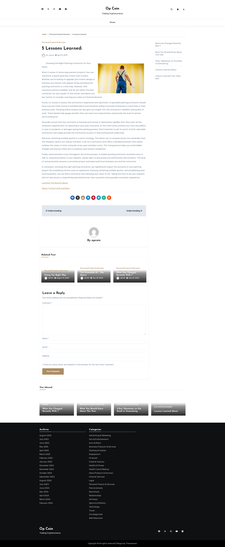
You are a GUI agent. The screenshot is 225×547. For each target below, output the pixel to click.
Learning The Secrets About (55, 183)
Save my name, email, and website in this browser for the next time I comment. (79, 364)
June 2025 (44, 443)
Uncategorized (96, 514)
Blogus (120, 543)
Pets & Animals (96, 488)
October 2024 (45, 473)
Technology (94, 507)
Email (45, 347)
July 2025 (44, 439)
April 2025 (44, 450)
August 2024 (45, 480)
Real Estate (94, 492)
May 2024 (43, 492)
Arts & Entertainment (163, 407)
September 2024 (47, 477)
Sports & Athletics (97, 503)
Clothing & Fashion (97, 450)
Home (112, 22)
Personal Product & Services (53, 42)
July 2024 (44, 484)
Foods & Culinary (96, 462)
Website (45, 356)
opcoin (51, 55)
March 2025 (44, 454)
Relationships (95, 495)
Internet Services (97, 477)
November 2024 (46, 469)
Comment (47, 303)
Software (93, 499)
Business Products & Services (92, 404)
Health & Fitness (96, 465)
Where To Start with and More (55, 188)
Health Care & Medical (99, 469)
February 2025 (46, 458)
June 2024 (44, 488)
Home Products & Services (128, 404)
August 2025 (45, 435)
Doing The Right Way (55, 275)
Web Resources (96, 518)
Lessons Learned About (165, 70)
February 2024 (46, 503)
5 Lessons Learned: (62, 48)
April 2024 (44, 495)
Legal (91, 480)
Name (45, 338)
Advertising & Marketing (100, 435)
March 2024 (44, 499)
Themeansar (131, 543)
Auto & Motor (95, 443)
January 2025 (45, 462)
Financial (93, 458)
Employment (94, 454)
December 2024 (46, 465)
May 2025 (43, 447)
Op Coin (112, 8)
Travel (45, 404)
